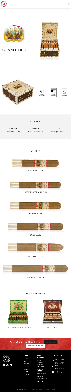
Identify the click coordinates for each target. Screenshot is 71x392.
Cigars (26, 364)
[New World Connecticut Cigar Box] (49, 41)
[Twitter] (11, 365)
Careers (27, 369)
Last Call (41, 381)
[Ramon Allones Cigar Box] (53, 312)
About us (27, 361)
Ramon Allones (53, 328)
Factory (27, 366)
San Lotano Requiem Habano (18, 328)
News (26, 372)
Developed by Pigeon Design (45, 390)
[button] (68, 4)
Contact (27, 374)
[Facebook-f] (4, 365)
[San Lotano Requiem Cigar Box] (18, 312)
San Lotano (41, 373)
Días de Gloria (40, 361)
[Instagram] (7, 365)
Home (26, 359)
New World (42, 379)
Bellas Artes (40, 370)
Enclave (40, 376)
